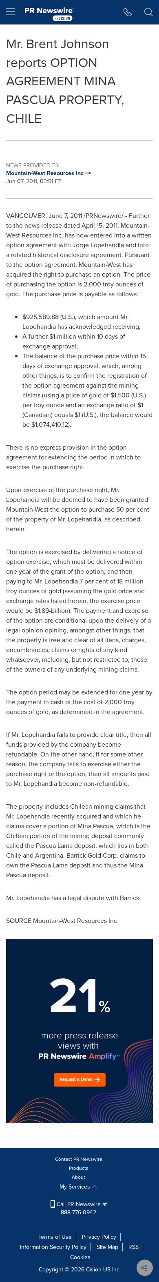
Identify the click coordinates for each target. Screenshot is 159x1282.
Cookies (80, 1257)
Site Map (107, 1247)
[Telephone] (127, 12)
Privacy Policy (99, 1237)
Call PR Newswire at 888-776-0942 (81, 1208)
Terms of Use (55, 1237)
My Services (76, 1186)
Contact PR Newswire (78, 1159)
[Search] (148, 12)
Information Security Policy (53, 1247)
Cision (94, 1269)
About (78, 1177)
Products (78, 1168)
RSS (133, 1247)
